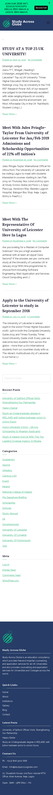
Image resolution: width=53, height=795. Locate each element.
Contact (6, 714)
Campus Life (9, 475)
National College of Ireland (17, 492)
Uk (3, 519)
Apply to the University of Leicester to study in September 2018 (25, 305)
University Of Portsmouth (16, 540)
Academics (8, 459)
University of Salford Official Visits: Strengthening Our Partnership (21, 400)
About (5, 696)
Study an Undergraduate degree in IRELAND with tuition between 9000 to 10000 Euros (24, 417)
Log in (5, 564)
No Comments (35, 60)
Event (5, 481)
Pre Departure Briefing (14, 497)
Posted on (14, 60)
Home (5, 692)
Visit (4, 546)
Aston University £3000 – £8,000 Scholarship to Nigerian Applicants (21, 429)
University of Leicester (14, 529)
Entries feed (9, 570)
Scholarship (8, 502)
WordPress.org (10, 580)
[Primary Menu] (48, 23)
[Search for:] (26, 378)
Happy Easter (10, 408)
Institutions (7, 701)
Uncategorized (10, 524)
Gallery (5, 705)
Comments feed (11, 575)
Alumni (6, 465)
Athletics (7, 470)
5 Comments (33, 317)
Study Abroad (10, 513)
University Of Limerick (14, 535)
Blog (4, 710)
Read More (8, 114)
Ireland (6, 486)
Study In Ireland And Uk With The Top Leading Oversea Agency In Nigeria (23, 439)
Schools (6, 508)
